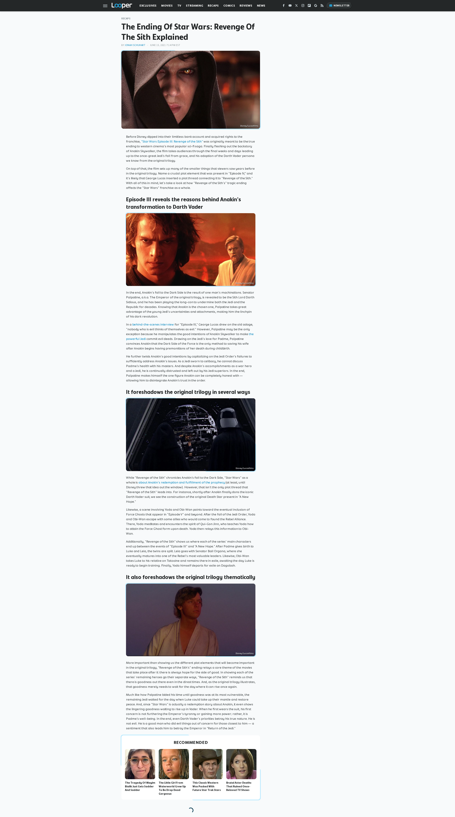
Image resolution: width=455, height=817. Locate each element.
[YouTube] (290, 6)
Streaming (194, 5)
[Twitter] (296, 6)
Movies (167, 5)
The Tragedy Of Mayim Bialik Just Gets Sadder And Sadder (140, 786)
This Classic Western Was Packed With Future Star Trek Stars (206, 786)
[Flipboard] (309, 6)
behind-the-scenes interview (153, 324)
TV (179, 5)
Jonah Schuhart (135, 45)
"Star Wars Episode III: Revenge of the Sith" (172, 141)
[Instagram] (303, 6)
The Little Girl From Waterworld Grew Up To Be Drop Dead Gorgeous (172, 788)
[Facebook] (283, 6)
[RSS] (322, 6)
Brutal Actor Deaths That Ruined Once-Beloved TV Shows (238, 786)
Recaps (213, 5)
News (261, 5)
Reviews (246, 5)
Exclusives (148, 5)
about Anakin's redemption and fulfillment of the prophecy (181, 482)
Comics (229, 5)
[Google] (315, 6)
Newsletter (342, 5)
